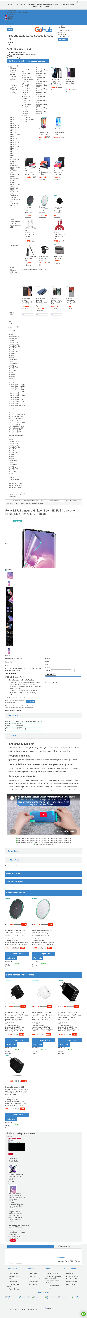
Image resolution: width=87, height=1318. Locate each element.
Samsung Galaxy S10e (15, 399)
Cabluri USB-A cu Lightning (16, 493)
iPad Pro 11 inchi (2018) (15, 428)
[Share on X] (9, 1240)
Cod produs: (9, 658)
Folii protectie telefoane (13, 74)
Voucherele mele (14, 1289)
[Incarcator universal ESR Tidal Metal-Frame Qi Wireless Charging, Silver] (45, 200)
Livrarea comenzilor (72, 1276)
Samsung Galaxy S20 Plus (16, 392)
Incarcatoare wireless (15, 487)
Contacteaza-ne (11, 10)
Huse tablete (12, 409)
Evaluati (31, 701)
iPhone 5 (24, 115)
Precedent (8, 569)
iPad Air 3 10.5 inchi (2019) (16, 422)
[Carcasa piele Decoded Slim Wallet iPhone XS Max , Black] (27, 291)
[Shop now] (14, 1142)
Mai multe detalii (11, 673)
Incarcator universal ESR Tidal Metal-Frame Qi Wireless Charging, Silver (42, 932)
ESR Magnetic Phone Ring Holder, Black (43, 258)
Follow (11, 1154)
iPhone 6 (24, 110)
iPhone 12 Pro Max (14, 336)
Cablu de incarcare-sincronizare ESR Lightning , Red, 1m (59, 234)
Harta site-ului (32, 1284)
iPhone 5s (25, 113)
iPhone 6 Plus (26, 108)
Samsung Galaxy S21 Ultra (16, 384)
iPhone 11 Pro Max (14, 346)
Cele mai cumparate (34, 1279)
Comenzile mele (13, 1273)
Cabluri (14, 89)
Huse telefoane (13, 331)
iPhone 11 (25, 87)
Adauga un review (12, 940)
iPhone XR (25, 92)
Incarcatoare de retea (15, 485)
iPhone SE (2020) (27, 79)
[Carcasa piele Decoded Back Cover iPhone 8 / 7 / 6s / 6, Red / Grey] (71, 291)
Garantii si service (71, 1281)
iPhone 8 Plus (26, 96)
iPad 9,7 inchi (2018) (14, 430)
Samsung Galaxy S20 (15, 394)
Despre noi (10, 24)
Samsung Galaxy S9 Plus (16, 401)
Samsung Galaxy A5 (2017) (16, 405)
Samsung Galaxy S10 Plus (16, 395)
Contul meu (10, 14)
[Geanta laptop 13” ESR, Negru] (59, 250)
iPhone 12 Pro (26, 73)
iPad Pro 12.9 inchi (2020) (16, 416)
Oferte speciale (32, 1273)
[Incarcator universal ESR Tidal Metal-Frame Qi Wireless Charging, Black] (30, 200)
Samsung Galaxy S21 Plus (16, 386)
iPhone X (24, 94)
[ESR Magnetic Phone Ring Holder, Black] (45, 250)
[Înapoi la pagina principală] (8, 501)
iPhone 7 (24, 102)
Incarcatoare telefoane (14, 86)
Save (14, 1240)
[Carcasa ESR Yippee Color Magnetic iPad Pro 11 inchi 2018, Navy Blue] (45, 162)
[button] (11, 312)
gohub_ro (11, 1152)
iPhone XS (25, 91)
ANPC (49, 1288)
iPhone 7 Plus (26, 100)
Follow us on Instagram (14, 1138)
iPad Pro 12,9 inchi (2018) (16, 426)
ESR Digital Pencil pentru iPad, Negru (30, 258)
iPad (11, 157)
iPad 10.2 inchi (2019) (15, 420)
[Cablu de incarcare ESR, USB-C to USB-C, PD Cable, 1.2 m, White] (30, 224)
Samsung (39, 68)
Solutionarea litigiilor (53, 1285)
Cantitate (48, 670)
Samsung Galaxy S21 (15, 388)
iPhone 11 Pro (26, 85)
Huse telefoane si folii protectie (14, 273)
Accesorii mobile (13, 327)
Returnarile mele (14, 1276)
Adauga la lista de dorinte (63, 679)
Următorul (8, 656)
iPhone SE (25, 112)
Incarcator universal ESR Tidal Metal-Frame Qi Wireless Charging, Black (15, 932)
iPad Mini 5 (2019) (15, 178)
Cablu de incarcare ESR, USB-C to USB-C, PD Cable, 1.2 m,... (30, 234)
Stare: (7, 662)
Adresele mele (13, 1281)
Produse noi (31, 1276)
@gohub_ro (10, 1136)
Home (10, 323)
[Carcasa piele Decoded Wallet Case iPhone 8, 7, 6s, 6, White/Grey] (56, 291)
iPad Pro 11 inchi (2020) (15, 418)
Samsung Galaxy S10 (15, 397)
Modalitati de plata (72, 1279)
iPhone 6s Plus (26, 104)
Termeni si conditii (52, 1273)
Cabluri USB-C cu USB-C (16, 495)
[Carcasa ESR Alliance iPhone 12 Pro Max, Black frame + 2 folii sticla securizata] (56, 72)
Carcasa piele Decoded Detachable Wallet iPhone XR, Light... (41, 302)
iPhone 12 (25, 75)
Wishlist (7, 965)
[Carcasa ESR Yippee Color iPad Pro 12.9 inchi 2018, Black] (59, 162)
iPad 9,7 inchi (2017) (14, 432)
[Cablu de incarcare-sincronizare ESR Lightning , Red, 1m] (59, 224)
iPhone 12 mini (26, 77)
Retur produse (70, 1284)
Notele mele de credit (15, 1279)
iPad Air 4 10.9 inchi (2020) (16, 414)
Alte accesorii (14, 245)
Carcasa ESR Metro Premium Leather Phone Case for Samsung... (70, 83)
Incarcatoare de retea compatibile (20, 975)
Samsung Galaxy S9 (14, 403)
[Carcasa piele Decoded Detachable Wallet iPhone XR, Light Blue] (42, 291)
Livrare (9, 22)
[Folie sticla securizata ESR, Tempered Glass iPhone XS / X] (59, 122)
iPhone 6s (25, 106)
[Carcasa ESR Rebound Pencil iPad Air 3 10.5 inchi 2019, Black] (30, 162)
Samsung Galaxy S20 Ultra (16, 390)
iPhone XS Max (26, 89)
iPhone (24, 68)
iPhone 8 (24, 98)
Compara (8, 967)
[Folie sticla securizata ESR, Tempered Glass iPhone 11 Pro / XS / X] (45, 122)
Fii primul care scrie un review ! (15, 866)
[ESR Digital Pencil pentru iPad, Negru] (30, 250)
